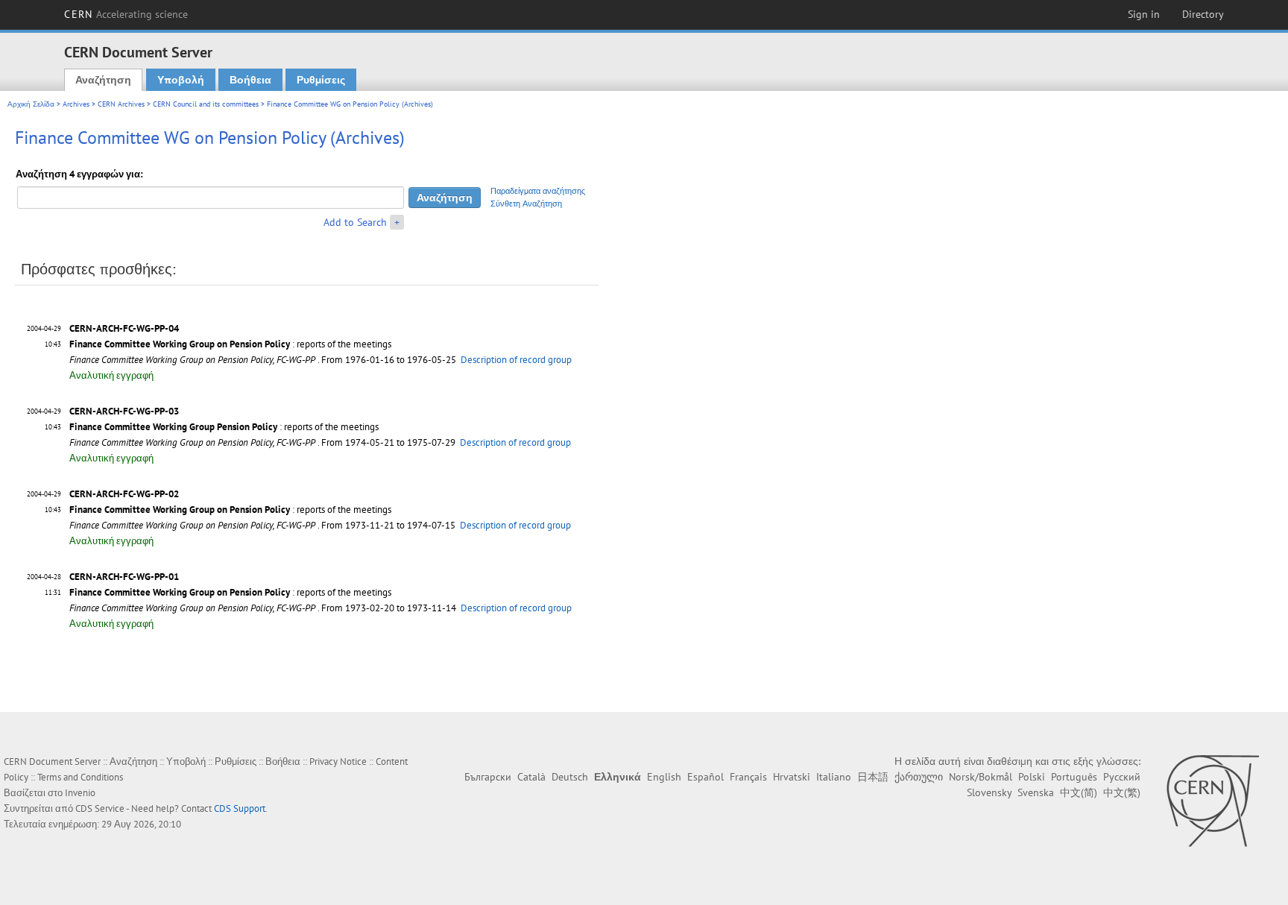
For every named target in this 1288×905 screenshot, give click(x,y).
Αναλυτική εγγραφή (111, 375)
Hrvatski (791, 776)
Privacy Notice (338, 761)
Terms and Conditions (80, 777)
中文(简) (1078, 792)
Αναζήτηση (103, 79)
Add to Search (355, 222)
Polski (1031, 776)
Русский (1121, 776)
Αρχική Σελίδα (30, 104)
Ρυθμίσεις (321, 79)
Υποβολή (180, 79)
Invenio (80, 792)
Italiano (833, 776)
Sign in (1144, 14)
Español (705, 776)
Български (487, 776)
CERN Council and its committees (206, 104)
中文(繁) (1121, 792)
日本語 (872, 776)
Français (748, 776)
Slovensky (989, 792)
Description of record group (516, 359)
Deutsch (570, 776)
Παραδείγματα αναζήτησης (537, 191)
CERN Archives (121, 104)
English (664, 776)
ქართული (918, 776)
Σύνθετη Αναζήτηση (526, 203)
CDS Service (99, 808)
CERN (126, 14)
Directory (1203, 14)
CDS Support (239, 808)
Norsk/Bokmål (980, 776)
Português (1074, 776)
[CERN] (1212, 801)
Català (531, 776)
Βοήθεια (250, 79)
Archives (76, 104)
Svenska (1035, 792)
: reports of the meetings (230, 344)
